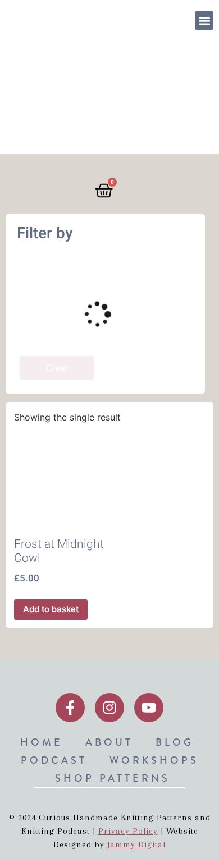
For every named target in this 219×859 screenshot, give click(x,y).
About (109, 742)
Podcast (54, 760)
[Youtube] (148, 707)
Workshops (154, 760)
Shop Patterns (112, 778)
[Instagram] (109, 707)
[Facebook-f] (70, 707)
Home (41, 742)
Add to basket (51, 609)
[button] (204, 20)
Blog (175, 742)
